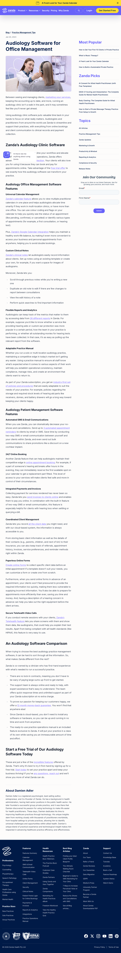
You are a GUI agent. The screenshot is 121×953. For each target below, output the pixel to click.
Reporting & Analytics (87, 157)
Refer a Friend (88, 862)
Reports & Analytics (30, 910)
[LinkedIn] (110, 936)
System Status (108, 879)
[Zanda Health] (8, 10)
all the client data (37, 524)
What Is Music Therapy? (88, 55)
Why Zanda (63, 10)
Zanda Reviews (89, 866)
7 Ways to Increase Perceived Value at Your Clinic (70, 888)
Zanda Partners (49, 877)
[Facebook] (86, 936)
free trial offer (58, 168)
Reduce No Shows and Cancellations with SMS (70, 898)
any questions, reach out (46, 773)
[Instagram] (98, 936)
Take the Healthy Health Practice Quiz (49, 912)
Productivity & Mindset (88, 151)
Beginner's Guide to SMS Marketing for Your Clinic (70, 878)
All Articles (83, 128)
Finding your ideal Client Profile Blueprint (70, 859)
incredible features (43, 762)
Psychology (6, 865)
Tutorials (106, 862)
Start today (20, 769)
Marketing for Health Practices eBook (49, 898)
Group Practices (8, 920)
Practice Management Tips (23, 32)
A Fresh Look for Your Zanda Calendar (94, 61)
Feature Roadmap (110, 874)
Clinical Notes (28, 891)
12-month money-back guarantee (34, 705)
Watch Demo (108, 883)
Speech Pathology (9, 878)
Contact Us (107, 853)
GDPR (85, 879)
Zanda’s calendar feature (18, 199)
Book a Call (107, 870)
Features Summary (30, 853)
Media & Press (88, 883)
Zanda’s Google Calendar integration (30, 232)
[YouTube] (104, 936)
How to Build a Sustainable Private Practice (96, 67)
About (85, 853)
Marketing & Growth (87, 145)
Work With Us (88, 901)
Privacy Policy (99, 947)
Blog (7, 32)
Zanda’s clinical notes (17, 255)
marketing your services (57, 97)
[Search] (79, 10)
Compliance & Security (88, 163)
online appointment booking (40, 462)
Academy (107, 866)
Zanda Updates (85, 140)
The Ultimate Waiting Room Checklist (68, 869)
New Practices (8, 911)
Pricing (54, 10)
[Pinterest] (117, 936)
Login (89, 10)
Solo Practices (7, 915)
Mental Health (7, 899)
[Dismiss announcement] (118, 3)
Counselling (6, 870)
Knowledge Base (109, 857)
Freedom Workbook (50, 906)
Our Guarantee (88, 870)
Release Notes (84, 169)
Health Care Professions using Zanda (9, 892)
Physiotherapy (7, 874)
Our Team (87, 857)
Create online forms (16, 565)
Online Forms (27, 879)
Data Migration (89, 874)
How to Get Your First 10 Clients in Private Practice (99, 50)
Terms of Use (113, 947)
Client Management (30, 883)
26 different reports (40, 318)
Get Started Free (107, 10)
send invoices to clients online (42, 497)
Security (45, 10)
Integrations (27, 914)
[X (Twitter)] (92, 936)
